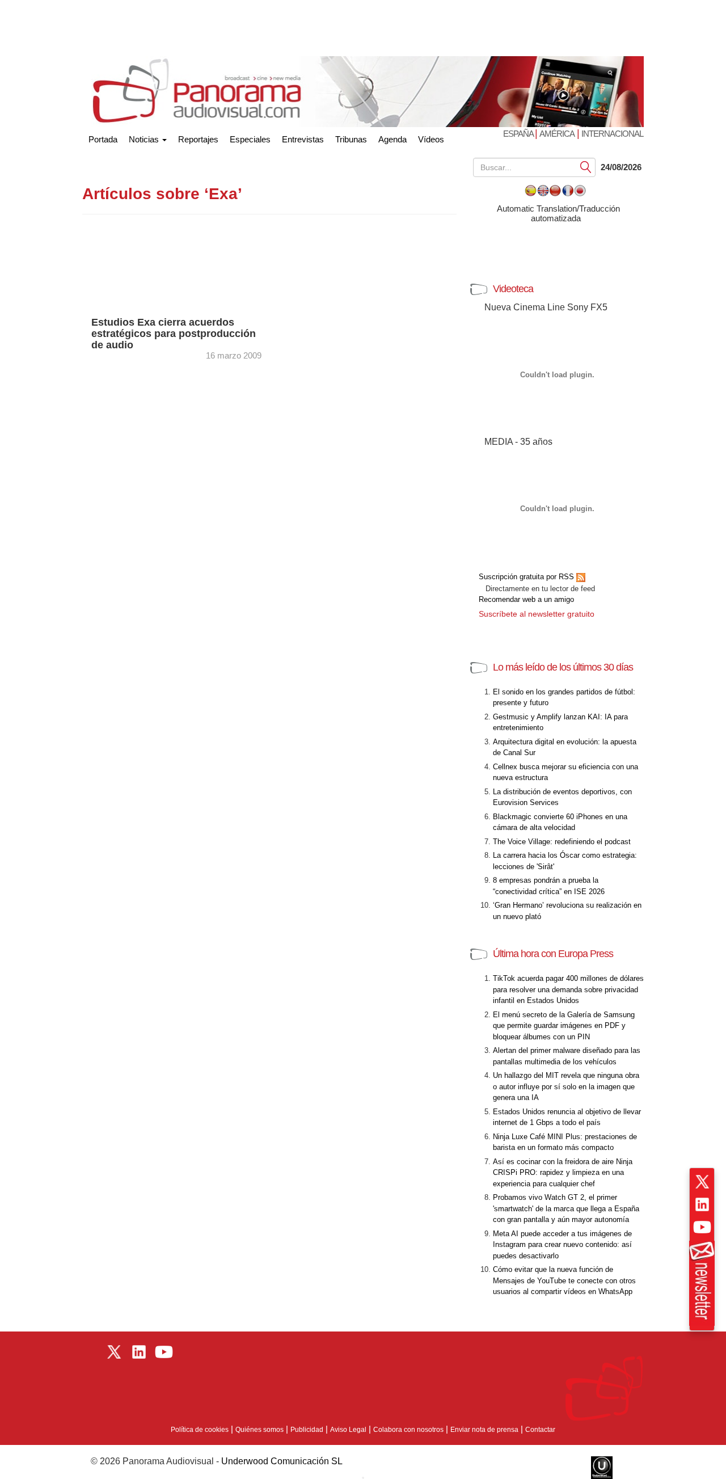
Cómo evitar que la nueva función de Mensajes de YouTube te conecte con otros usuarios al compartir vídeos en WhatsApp (564, 1280)
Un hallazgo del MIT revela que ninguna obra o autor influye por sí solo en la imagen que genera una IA (566, 1086)
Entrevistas (303, 139)
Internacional (612, 133)
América (557, 133)
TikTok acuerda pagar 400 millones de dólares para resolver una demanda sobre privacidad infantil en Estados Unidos (568, 989)
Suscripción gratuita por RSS (527, 576)
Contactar (540, 1430)
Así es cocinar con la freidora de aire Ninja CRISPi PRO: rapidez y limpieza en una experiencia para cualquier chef (562, 1172)
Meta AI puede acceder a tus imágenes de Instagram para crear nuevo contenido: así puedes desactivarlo (562, 1244)
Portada (102, 137)
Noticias (145, 139)
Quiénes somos (259, 1430)
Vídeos (431, 139)
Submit (586, 166)
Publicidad (306, 1430)
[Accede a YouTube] (702, 1227)
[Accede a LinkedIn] (702, 1204)
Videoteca (513, 288)
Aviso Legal (348, 1430)
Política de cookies (200, 1430)
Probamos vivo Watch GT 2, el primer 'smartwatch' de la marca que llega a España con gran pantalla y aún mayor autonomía (566, 1208)
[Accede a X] (702, 1182)
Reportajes (198, 139)
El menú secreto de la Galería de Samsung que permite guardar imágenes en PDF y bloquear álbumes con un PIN (564, 1025)
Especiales (250, 139)
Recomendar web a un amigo (526, 599)
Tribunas (351, 139)
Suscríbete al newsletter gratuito (536, 613)
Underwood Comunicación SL (282, 1461)
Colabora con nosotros (408, 1430)
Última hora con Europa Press (553, 953)
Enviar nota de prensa (484, 1430)
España (519, 133)
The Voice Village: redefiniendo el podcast (562, 841)
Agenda (392, 139)
